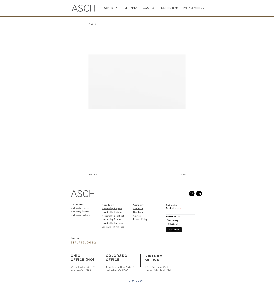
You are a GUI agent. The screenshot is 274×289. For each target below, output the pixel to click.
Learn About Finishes (113, 227)
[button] (98, 24)
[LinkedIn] (199, 193)
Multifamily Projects (80, 208)
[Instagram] (192, 193)
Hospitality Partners (112, 223)
